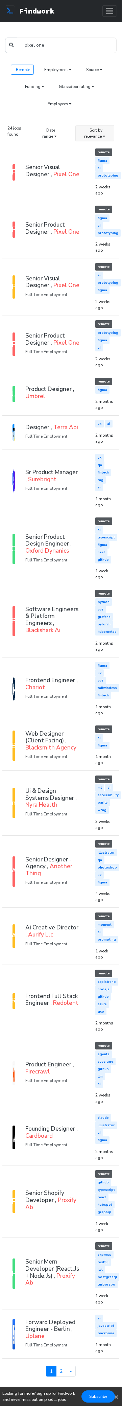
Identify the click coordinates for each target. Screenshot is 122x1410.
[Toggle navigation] (109, 11)
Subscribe (98, 1396)
